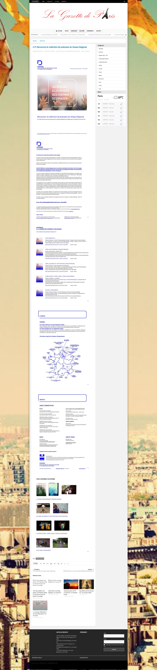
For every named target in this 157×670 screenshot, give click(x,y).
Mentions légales (37, 657)
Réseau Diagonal (40, 558)
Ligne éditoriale (103, 34)
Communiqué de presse (70, 51)
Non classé (101, 79)
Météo (43, 1)
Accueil (60, 31)
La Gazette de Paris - (43, 663)
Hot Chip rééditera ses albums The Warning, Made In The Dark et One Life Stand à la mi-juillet (40, 593)
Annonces (74, 31)
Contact (98, 31)
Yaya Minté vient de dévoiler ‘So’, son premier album (55, 34)
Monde (100, 75)
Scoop (67, 31)
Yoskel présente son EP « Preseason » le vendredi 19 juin (70, 592)
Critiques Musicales (103, 62)
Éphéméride (63, 1)
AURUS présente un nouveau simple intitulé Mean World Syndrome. (78, 570)
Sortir (100, 89)
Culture (81, 31)
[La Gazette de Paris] (78, 15)
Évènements (90, 31)
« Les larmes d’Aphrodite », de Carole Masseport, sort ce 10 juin (83, 34)
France (100, 72)
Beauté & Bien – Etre (103, 55)
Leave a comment (85, 51)
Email (105, 639)
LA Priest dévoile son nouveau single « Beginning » (44, 570)
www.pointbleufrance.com (52, 663)
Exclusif (100, 69)
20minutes (101, 49)
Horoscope (57, 1)
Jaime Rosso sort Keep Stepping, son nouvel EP (54, 592)
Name (105, 633)
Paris (100, 82)
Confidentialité (84, 657)
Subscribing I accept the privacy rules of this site (114, 645)
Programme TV (50, 1)
